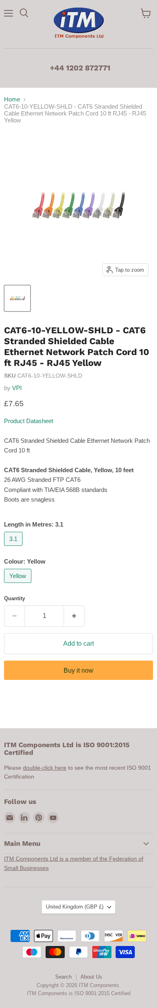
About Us (91, 977)
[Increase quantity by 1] (74, 615)
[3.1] (14, 547)
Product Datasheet (28, 420)
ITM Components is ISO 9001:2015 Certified (78, 993)
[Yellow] (18, 584)
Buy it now (78, 670)
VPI (17, 387)
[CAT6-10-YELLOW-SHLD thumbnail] (17, 298)
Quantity (14, 598)
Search (63, 977)
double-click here (44, 767)
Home (12, 99)
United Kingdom (74, 907)
